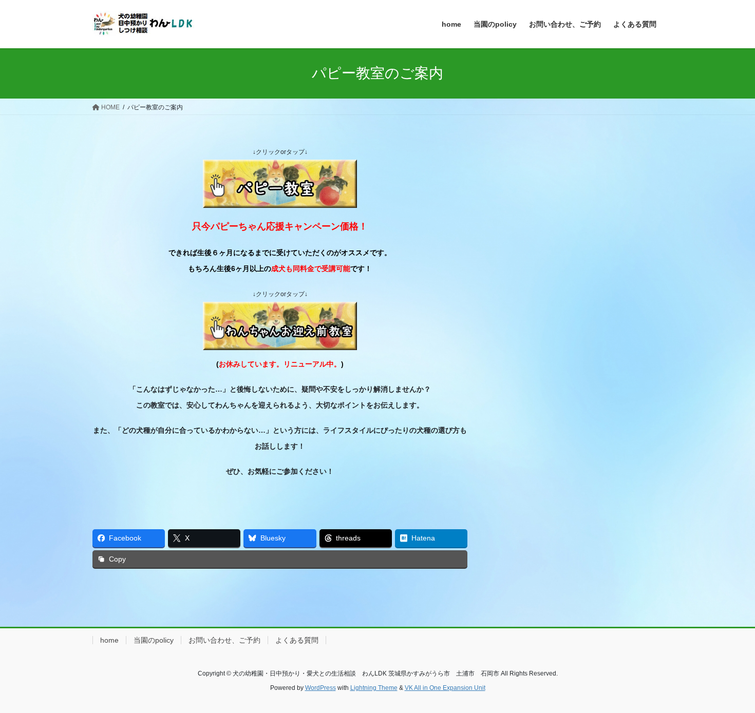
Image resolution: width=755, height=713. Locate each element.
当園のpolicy (154, 640)
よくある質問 (296, 640)
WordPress (320, 687)
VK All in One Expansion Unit (445, 687)
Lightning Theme (374, 687)
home (109, 640)
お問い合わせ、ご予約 (224, 640)
